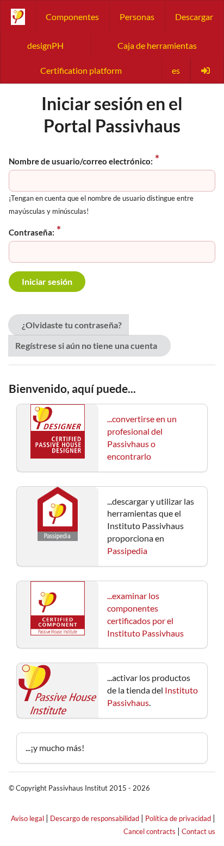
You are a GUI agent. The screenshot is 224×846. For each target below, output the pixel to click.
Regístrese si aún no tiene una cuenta (86, 345)
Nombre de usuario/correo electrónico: (81, 161)
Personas (137, 16)
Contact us (198, 831)
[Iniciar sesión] (206, 70)
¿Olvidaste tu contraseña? (72, 325)
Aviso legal (27, 818)
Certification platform (81, 70)
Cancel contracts (149, 831)
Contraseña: (31, 232)
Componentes (72, 16)
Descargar (194, 16)
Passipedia (127, 550)
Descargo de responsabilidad (94, 818)
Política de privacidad (178, 818)
